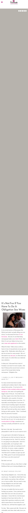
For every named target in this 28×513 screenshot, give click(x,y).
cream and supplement (10, 343)
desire (17, 339)
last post (13, 355)
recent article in (8, 421)
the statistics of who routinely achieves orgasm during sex (13, 389)
